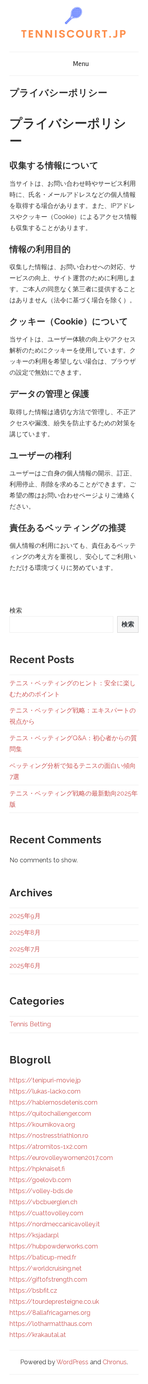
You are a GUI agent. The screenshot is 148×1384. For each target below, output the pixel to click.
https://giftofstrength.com (48, 1279)
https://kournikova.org (42, 1124)
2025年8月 (25, 932)
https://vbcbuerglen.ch (43, 1202)
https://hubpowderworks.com (53, 1246)
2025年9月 (25, 916)
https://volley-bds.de (41, 1191)
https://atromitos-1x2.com (48, 1146)
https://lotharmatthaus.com (50, 1323)
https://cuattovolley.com (46, 1213)
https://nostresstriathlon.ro (48, 1135)
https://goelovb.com (40, 1180)
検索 (15, 610)
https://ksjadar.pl (34, 1235)
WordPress (72, 1362)
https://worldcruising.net (45, 1268)
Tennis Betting (30, 1024)
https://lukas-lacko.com (45, 1091)
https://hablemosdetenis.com (53, 1102)
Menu (81, 63)
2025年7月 (24, 949)
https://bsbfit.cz (33, 1290)
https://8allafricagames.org (49, 1312)
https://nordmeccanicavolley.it (54, 1224)
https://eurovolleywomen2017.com (61, 1158)
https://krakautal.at (37, 1335)
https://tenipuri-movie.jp (45, 1080)
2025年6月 (25, 965)
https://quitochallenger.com (50, 1113)
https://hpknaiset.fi (37, 1169)
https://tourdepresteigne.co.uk (54, 1301)
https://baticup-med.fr (42, 1257)
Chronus (115, 1362)
